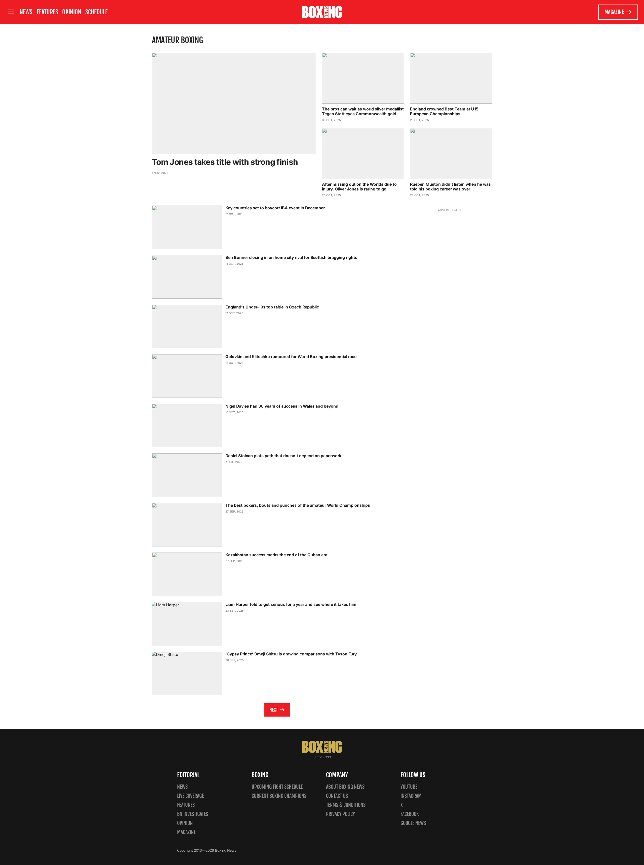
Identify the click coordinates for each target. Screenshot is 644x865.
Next (273, 710)
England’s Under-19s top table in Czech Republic (272, 306)
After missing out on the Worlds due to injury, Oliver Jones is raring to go (359, 186)
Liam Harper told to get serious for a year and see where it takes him (290, 604)
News (26, 12)
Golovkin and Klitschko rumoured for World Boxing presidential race (290, 356)
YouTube (408, 787)
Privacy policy (340, 814)
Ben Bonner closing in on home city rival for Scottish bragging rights (291, 257)
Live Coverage (190, 796)
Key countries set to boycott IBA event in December (275, 207)
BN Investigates (192, 814)
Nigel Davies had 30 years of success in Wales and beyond (281, 406)
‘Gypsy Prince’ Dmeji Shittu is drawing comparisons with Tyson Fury (291, 653)
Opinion (71, 12)
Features (47, 12)
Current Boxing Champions (279, 796)
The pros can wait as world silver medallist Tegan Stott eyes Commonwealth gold (363, 111)
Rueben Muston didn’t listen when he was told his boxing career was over (450, 186)
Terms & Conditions (346, 805)
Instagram (411, 796)
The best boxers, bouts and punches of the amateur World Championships (297, 505)
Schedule (96, 12)
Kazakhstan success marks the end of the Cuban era (276, 554)
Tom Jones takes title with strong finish (225, 162)
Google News (413, 823)
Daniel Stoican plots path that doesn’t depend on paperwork (283, 455)
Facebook (409, 814)
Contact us (337, 796)
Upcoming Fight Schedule (277, 787)
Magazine (614, 12)
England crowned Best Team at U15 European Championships (444, 111)
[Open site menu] (11, 12)
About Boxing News (345, 787)
